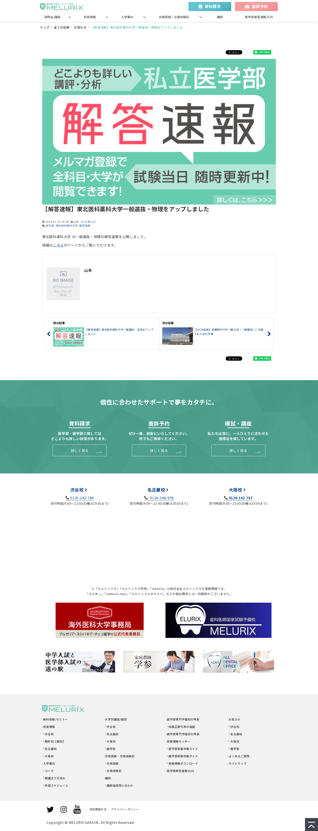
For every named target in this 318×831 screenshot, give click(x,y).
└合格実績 (111, 763)
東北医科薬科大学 (67, 225)
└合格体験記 (113, 771)
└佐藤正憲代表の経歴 (180, 727)
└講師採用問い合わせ (118, 785)
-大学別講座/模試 (115, 719)
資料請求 (213, 6)
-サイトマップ (237, 763)
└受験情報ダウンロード (182, 763)
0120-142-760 (82, 497)
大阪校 (235, 490)
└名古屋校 (49, 749)
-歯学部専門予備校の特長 (182, 734)
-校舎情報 (48, 727)
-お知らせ (234, 719)
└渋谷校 (48, 734)
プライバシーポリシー (125, 809)
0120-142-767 (240, 497)
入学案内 (127, 17)
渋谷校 (77, 490)
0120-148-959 (161, 497)
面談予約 (260, 6)
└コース (47, 771)
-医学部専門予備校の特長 (182, 719)
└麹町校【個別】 (54, 741)
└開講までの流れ (54, 778)
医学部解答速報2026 (259, 17)
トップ (45, 27)
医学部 (50, 225)
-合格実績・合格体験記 (119, 756)
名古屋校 (156, 490)
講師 (220, 17)
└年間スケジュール (55, 785)
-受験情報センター (178, 741)
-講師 (107, 778)
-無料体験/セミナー (55, 719)
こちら (58, 245)
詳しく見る (80, 450)
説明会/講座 (52, 17)
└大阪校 (48, 756)
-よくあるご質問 (238, 756)
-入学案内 (48, 763)
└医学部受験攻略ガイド (182, 749)
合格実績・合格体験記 (174, 17)
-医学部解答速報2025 (180, 771)
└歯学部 (110, 749)
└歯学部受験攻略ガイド (182, 756)
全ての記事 (62, 27)
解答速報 (84, 225)
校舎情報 (90, 17)
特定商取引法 (98, 809)
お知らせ (80, 27)
